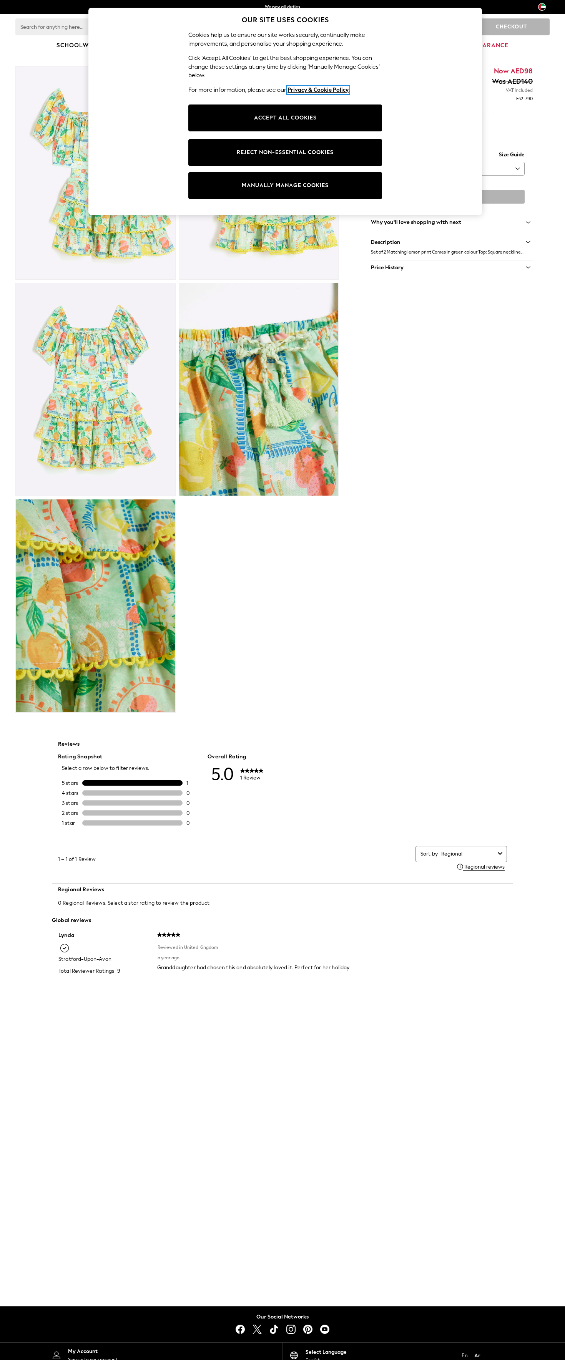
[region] (285, 111)
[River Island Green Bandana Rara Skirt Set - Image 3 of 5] (95, 389)
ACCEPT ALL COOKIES (285, 117)
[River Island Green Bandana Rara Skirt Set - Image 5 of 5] (95, 605)
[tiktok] (274, 1329)
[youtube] (324, 1329)
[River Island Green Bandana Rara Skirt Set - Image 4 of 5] (259, 389)
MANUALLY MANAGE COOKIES (285, 185)
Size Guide (512, 154)
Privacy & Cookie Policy (318, 89)
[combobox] (467, 854)
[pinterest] (307, 1329)
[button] (452, 242)
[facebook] (240, 1329)
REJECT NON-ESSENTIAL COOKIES (285, 152)
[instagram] (290, 1329)
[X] (257, 1329)
